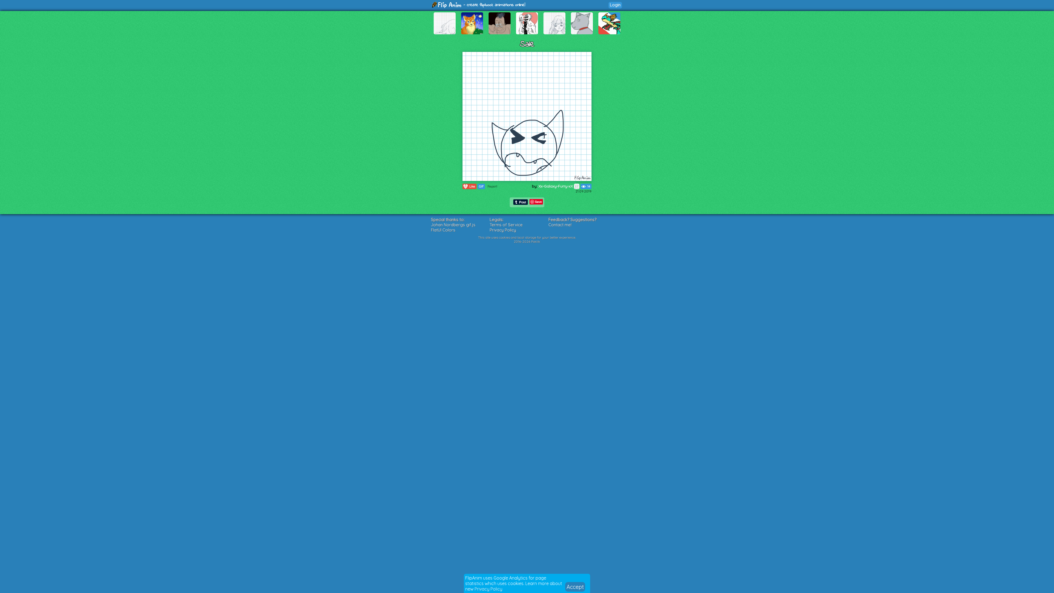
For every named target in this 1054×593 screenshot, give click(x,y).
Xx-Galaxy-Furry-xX (556, 186)
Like (470, 186)
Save (538, 202)
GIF (481, 186)
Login (615, 4)
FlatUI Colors (443, 230)
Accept (575, 586)
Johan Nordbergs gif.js (453, 224)
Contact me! (559, 224)
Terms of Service (506, 224)
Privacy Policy (488, 589)
